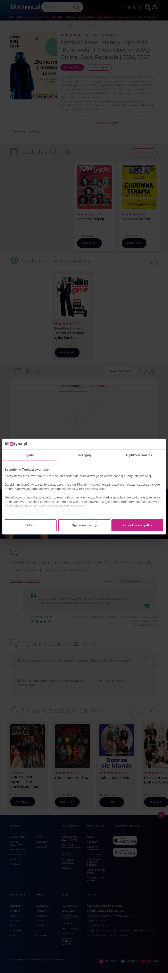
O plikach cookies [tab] (139, 455)
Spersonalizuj (82, 525)
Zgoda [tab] (29, 455)
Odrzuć (30, 525)
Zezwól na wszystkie (137, 525)
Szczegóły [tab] (84, 455)
